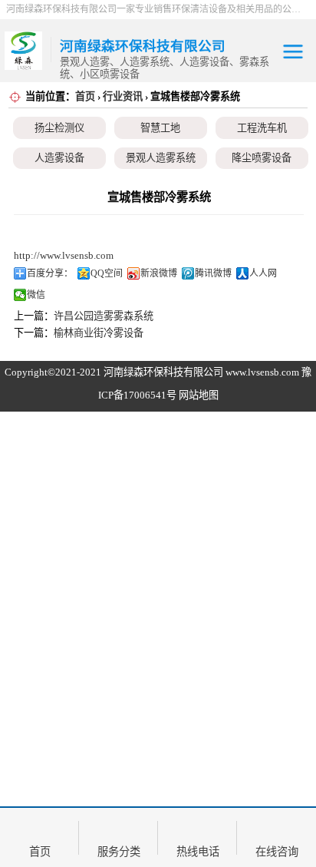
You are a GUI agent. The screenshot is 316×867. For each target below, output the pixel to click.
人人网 (263, 273)
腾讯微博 (213, 273)
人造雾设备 (59, 158)
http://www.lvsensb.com (64, 255)
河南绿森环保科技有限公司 (163, 372)
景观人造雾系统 (161, 158)
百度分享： (50, 273)
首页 (85, 96)
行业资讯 (123, 96)
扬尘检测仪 (59, 128)
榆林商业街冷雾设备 (98, 333)
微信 (36, 295)
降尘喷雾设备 (261, 158)
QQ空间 (107, 273)
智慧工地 (160, 128)
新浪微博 (158, 273)
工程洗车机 (262, 128)
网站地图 (199, 395)
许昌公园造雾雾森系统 (103, 316)
